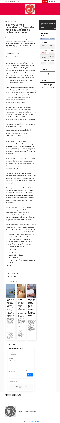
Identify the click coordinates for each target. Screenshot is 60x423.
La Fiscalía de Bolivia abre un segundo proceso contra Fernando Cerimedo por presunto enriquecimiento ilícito (32, 307)
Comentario (11, 358)
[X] (49, 1)
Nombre (11, 352)
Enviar (30, 375)
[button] (40, 1)
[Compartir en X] (12, 276)
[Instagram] (52, 1)
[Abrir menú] (3, 17)
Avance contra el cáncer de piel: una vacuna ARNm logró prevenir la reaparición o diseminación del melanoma (21, 308)
